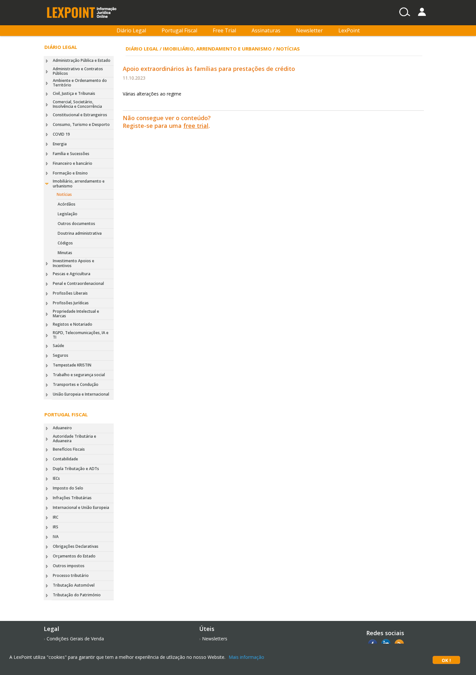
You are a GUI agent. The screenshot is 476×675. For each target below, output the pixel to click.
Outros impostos (69, 565)
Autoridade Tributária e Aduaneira (74, 438)
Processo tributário (71, 575)
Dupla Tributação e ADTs (76, 468)
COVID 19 (61, 134)
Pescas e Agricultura (71, 273)
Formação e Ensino (70, 173)
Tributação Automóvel (74, 585)
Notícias (64, 194)
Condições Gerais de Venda (75, 639)
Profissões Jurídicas (71, 303)
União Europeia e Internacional (81, 394)
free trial (196, 125)
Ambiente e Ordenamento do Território (80, 83)
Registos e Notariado (72, 324)
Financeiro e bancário (72, 163)
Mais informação (246, 657)
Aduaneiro (62, 428)
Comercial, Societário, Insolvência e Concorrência (77, 104)
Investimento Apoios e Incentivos (73, 263)
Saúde (58, 345)
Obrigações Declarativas (75, 546)
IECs (56, 478)
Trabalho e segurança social (79, 374)
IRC (55, 517)
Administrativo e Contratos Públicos (78, 71)
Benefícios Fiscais (69, 449)
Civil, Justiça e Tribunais (74, 93)
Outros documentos (76, 223)
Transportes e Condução (75, 384)
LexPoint (349, 30)
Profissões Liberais (70, 293)
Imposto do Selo (68, 488)
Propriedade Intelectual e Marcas (76, 314)
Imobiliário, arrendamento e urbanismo (79, 183)
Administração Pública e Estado (81, 60)
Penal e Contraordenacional (78, 283)
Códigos (65, 243)
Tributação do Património (77, 595)
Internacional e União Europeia (81, 507)
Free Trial (224, 30)
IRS (55, 527)
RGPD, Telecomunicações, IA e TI (80, 335)
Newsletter (309, 30)
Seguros (60, 355)
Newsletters (214, 639)
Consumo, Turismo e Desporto (81, 124)
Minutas (65, 252)
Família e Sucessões (71, 153)
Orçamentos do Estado (74, 556)
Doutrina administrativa (80, 233)
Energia (60, 144)
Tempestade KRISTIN (72, 365)
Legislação (67, 214)
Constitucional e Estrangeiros (80, 115)
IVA (56, 536)
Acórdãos (66, 204)
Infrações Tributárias (72, 498)
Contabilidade (65, 459)
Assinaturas (266, 30)
